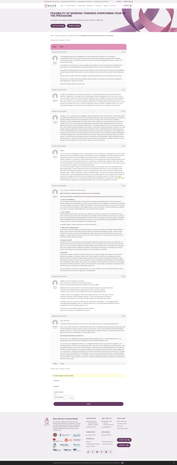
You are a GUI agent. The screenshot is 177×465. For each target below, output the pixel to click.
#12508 (123, 316)
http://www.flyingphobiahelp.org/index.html (71, 335)
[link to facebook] (93, 452)
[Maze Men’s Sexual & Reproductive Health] (47, 421)
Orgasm (106, 5)
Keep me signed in (59, 392)
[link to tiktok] (88, 452)
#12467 (123, 89)
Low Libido (98, 5)
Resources (113, 5)
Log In (88, 403)
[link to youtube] (97, 452)
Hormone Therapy (70, 5)
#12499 (123, 276)
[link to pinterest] (106, 452)
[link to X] (110, 452)
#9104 (123, 52)
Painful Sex (89, 5)
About (61, 5)
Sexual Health (81, 5)
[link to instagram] (102, 452)
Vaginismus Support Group (61, 35)
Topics (52, 35)
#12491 (123, 185)
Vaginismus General (74, 35)
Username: (56, 380)
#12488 (123, 146)
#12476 (123, 111)
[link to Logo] (50, 6)
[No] (174, 463)
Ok (122, 462)
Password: (56, 386)
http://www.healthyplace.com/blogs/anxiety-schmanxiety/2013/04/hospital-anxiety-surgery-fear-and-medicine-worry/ (91, 196)
